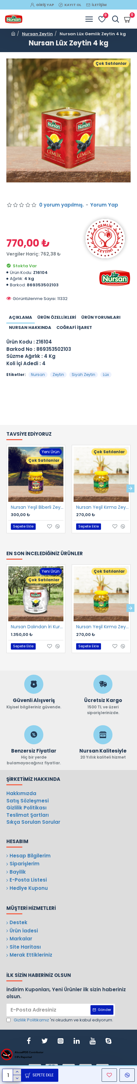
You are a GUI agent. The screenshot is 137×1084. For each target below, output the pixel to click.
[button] (7, 488)
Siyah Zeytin (83, 374)
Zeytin (58, 374)
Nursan (38, 374)
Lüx (106, 374)
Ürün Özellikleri (56, 317)
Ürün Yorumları (100, 317)
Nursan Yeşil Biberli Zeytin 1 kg (37, 507)
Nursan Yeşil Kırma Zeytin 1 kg (102, 507)
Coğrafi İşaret (74, 327)
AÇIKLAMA (20, 317)
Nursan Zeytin (37, 34)
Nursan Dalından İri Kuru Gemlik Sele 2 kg (37, 627)
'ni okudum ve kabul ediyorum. (63, 1020)
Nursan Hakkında (30, 327)
